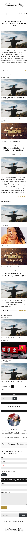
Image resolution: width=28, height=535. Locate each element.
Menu (4, 14)
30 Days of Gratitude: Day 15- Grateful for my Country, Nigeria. (14, 274)
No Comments (18, 28)
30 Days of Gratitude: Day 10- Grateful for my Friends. (14, 97)
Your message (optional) (5, 492)
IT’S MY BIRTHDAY (5, 245)
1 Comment (18, 154)
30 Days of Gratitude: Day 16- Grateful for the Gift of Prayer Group (14, 150)
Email (2, 465)
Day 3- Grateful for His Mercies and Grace (11, 141)
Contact (9, 521)
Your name (3, 483)
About (5, 521)
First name (3, 457)
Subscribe (4, 474)
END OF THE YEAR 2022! (7, 360)
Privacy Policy (21, 521)
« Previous (4, 386)
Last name (3, 461)
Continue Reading (22, 70)
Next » (3, 389)
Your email (3, 488)
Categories (15, 521)
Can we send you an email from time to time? (8, 471)
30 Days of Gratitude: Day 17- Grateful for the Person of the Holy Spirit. (14, 23)
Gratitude (14, 18)
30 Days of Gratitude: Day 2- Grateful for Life (11, 381)
